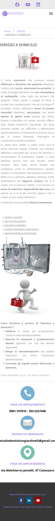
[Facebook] (17, 4)
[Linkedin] (38, 4)
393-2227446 (37, 411)
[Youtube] (28, 4)
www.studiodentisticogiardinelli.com (27, 494)
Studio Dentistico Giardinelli (17, 506)
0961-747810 (17, 411)
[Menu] (51, 13)
